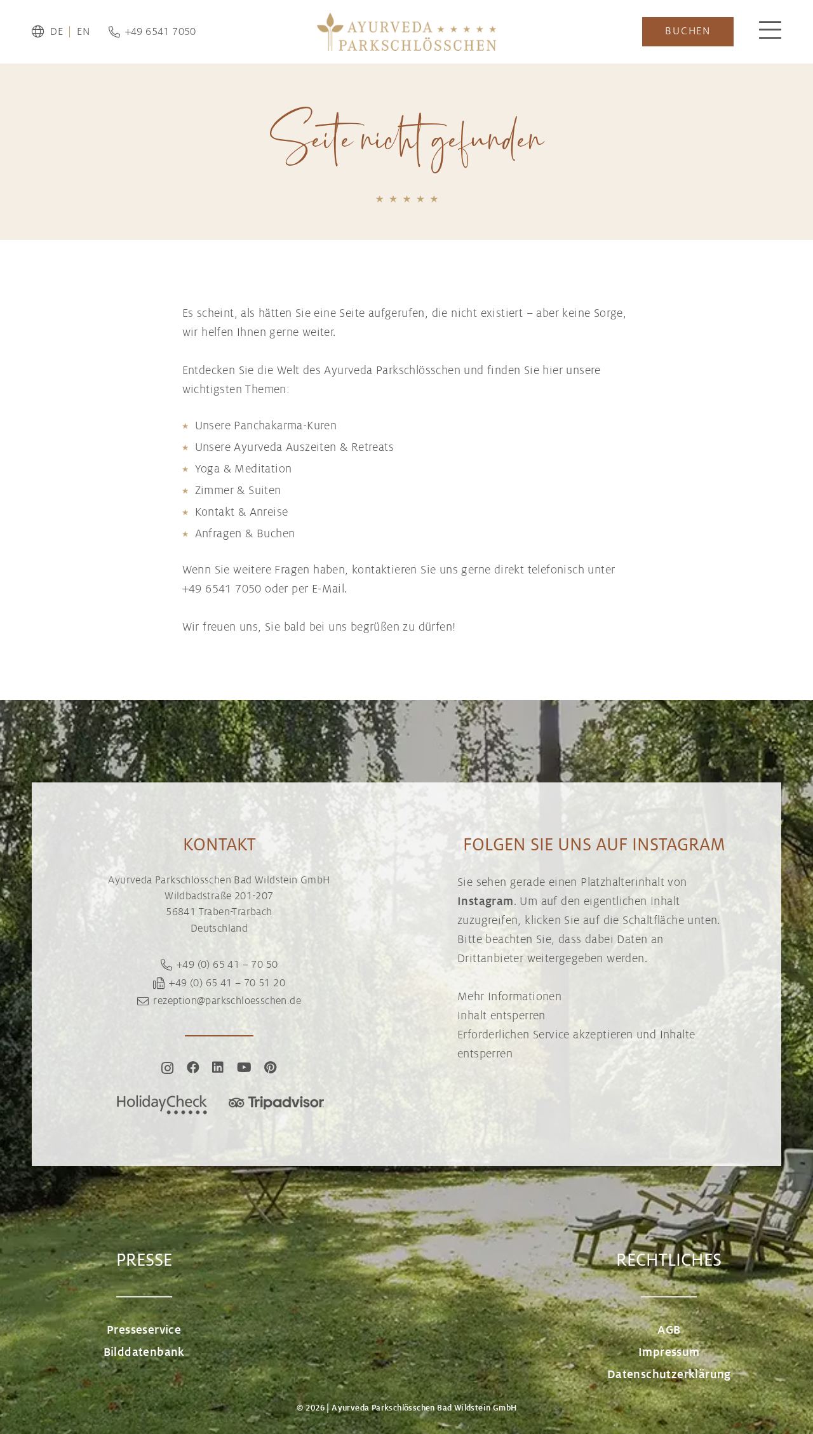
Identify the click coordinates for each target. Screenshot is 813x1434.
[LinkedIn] (218, 1067)
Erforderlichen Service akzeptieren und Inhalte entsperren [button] (576, 1044)
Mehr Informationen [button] (509, 996)
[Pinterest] (270, 1067)
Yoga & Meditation (243, 468)
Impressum (669, 1352)
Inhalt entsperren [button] (501, 1015)
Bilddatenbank (144, 1352)
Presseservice (144, 1329)
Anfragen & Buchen (245, 533)
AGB (668, 1329)
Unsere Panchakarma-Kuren (266, 425)
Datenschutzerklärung (669, 1374)
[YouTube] (244, 1067)
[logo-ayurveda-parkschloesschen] (406, 32)
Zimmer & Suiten (238, 490)
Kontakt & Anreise (241, 512)
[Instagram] (167, 1068)
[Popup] (770, 32)
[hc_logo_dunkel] (162, 1104)
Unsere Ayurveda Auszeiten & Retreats (294, 447)
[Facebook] (193, 1067)
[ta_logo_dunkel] (276, 1104)
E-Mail (328, 588)
